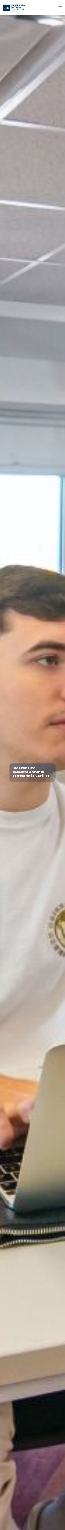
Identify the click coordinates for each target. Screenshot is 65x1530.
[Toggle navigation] (59, 8)
